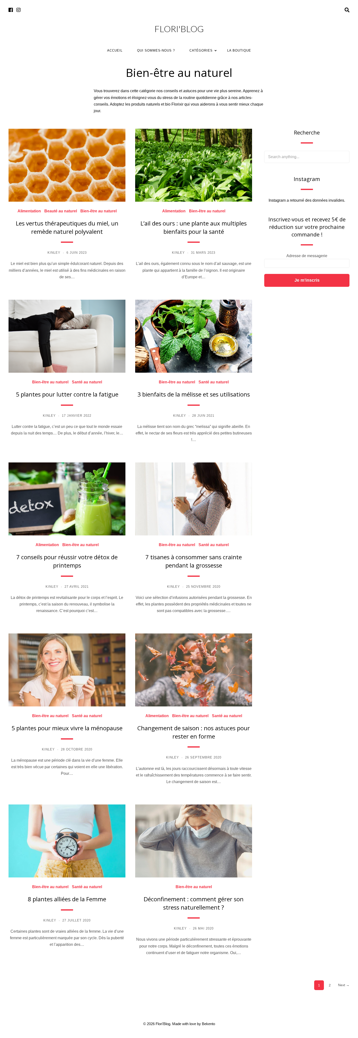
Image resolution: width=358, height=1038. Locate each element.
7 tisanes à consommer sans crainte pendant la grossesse (193, 561)
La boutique (239, 50)
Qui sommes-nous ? (156, 50)
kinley (53, 252)
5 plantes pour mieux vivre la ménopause (66, 728)
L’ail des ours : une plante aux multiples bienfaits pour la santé (194, 227)
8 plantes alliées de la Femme (67, 899)
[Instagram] (18, 10)
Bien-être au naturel (98, 211)
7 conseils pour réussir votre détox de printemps (67, 561)
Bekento (208, 1024)
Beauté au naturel (60, 211)
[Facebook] (11, 10)
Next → (343, 985)
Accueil (114, 50)
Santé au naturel (87, 382)
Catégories (201, 50)
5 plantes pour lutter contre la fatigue (67, 394)
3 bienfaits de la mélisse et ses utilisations (193, 394)
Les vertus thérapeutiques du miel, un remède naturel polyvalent (67, 227)
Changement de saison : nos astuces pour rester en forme (193, 732)
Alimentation (29, 211)
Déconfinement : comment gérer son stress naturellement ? (194, 903)
